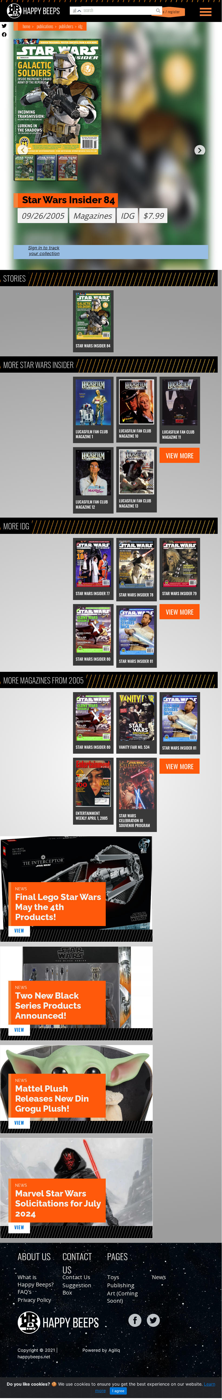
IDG (80, 26)
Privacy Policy (34, 1300)
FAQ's (25, 1291)
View (19, 930)
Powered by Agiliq (101, 1350)
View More (180, 455)
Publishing (120, 1285)
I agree (118, 1391)
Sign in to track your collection (43, 250)
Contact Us (76, 1277)
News (159, 1277)
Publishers (66, 26)
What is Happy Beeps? (36, 1280)
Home (26, 26)
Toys (113, 1277)
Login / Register (167, 11)
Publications (45, 26)
